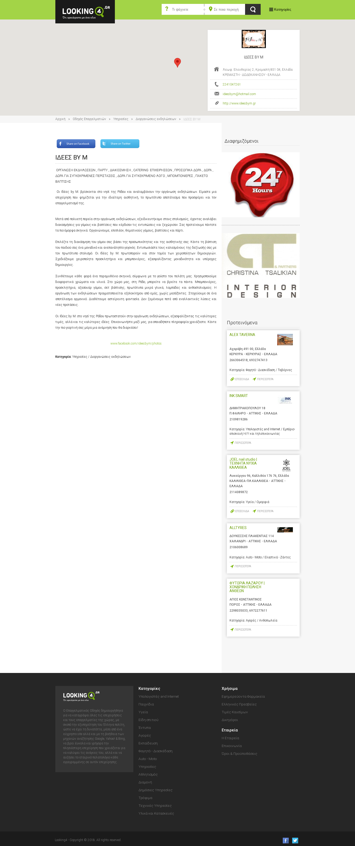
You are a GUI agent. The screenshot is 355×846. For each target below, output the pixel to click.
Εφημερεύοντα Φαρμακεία (243, 696)
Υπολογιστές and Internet (159, 696)
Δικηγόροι (230, 720)
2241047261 (232, 84)
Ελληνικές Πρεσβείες (239, 704)
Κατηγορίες (282, 9)
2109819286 (238, 419)
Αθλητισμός (148, 774)
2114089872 (238, 492)
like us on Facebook (284, 840)
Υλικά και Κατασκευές (156, 813)
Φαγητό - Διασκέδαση (156, 751)
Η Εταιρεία (230, 738)
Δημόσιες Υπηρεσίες (156, 790)
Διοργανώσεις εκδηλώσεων (156, 119)
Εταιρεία (230, 730)
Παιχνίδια (146, 704)
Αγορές (145, 735)
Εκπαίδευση (148, 743)
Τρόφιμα (145, 798)
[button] (177, 63)
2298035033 (238, 610)
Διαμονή (145, 782)
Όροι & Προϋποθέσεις (239, 753)
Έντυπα (145, 727)
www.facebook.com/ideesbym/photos (136, 343)
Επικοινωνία (232, 746)
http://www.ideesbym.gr (239, 103)
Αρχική (60, 119)
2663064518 (238, 360)
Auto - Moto (148, 759)
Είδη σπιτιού (149, 720)
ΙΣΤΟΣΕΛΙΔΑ (242, 379)
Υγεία (143, 712)
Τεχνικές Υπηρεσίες (155, 805)
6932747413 (258, 360)
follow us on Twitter (295, 840)
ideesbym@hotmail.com (239, 94)
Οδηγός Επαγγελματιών (89, 119)
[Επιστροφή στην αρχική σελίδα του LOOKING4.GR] (85, 11)
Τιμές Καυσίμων (235, 712)
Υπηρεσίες (120, 119)
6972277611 (258, 610)
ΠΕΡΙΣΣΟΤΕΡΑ (265, 379)
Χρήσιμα (230, 688)
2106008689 (238, 547)
